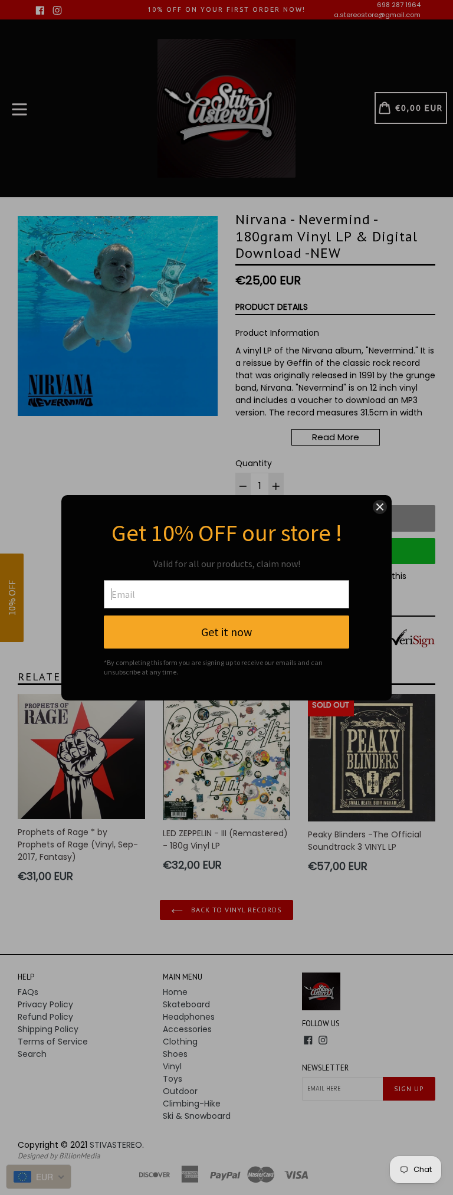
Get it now (226, 631)
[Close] (380, 507)
